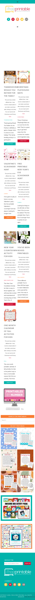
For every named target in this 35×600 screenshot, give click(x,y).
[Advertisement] (17, 47)
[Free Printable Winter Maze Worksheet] (25, 448)
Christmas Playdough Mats (23, 90)
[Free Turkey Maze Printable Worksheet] (9, 491)
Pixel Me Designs (29, 596)
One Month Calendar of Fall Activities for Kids (10, 331)
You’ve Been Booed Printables (24, 250)
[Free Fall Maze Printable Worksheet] (25, 491)
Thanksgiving (8, 120)
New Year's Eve (8, 280)
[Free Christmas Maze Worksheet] (9, 470)
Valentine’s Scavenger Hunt (10, 166)
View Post (9, 143)
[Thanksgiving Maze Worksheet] (25, 470)
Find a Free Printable (18, 9)
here (10, 116)
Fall (5, 361)
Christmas (21, 117)
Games (6, 193)
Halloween (21, 277)
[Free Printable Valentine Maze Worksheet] (9, 448)
